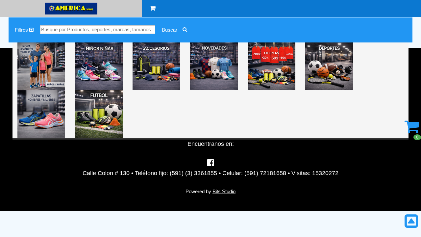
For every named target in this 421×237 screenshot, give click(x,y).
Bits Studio (223, 191)
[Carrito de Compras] (152, 8)
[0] (412, 130)
